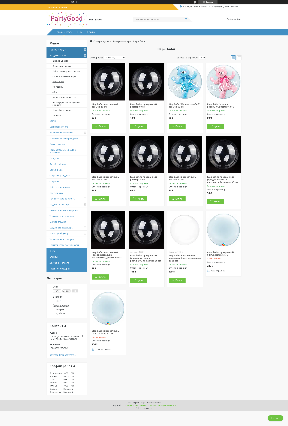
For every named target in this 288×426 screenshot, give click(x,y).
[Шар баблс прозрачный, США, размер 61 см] (223, 230)
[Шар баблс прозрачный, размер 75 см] (146, 154)
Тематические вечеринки (62, 198)
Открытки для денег (60, 175)
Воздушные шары (58, 55)
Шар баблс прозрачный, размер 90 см (105, 178)
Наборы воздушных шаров (66, 71)
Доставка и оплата (59, 262)
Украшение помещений (61, 132)
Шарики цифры (60, 60)
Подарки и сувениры (60, 204)
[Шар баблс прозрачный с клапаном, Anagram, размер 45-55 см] (185, 230)
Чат (278, 418)
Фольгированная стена (64, 97)
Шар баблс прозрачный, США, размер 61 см (220, 253)
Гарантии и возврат (60, 268)
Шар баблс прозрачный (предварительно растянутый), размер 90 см (145, 258)
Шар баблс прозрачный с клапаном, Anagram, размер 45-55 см (185, 258)
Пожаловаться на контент (134, 405)
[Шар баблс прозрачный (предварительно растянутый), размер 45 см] (223, 154)
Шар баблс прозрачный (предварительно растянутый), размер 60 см (107, 255)
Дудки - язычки (57, 144)
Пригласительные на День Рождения (63, 151)
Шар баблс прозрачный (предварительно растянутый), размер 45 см (222, 179)
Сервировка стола (59, 126)
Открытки (55, 181)
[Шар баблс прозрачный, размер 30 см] (185, 154)
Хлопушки (54, 158)
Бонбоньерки (56, 169)
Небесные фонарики (60, 187)
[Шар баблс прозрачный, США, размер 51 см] (108, 308)
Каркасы (56, 115)
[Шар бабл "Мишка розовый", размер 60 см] (223, 82)
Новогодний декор (59, 233)
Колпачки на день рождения (64, 138)
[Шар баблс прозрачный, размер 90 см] (108, 154)
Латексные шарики (62, 66)
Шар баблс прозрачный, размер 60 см (143, 105)
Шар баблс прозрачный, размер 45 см (105, 105)
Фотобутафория (58, 164)
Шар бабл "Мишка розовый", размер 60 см (220, 105)
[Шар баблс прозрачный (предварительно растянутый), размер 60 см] (108, 230)
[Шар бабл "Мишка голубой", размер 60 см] (185, 82)
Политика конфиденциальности (162, 405)
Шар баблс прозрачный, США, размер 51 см (105, 332)
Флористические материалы (64, 210)
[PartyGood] (66, 19)
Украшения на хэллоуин (62, 239)
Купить (102, 126)
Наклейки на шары (61, 110)
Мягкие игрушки (58, 221)
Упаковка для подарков (62, 216)
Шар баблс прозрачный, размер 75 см (143, 178)
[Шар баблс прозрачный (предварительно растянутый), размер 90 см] (146, 230)
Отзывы (91, 32)
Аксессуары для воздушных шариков (66, 103)
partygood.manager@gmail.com (63, 355)
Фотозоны (57, 86)
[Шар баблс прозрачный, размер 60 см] (146, 82)
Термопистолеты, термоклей (65, 244)
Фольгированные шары (64, 76)
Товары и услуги (64, 32)
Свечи (53, 120)
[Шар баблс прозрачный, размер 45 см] (108, 82)
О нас (79, 32)
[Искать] (186, 19)
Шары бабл (58, 81)
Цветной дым (56, 193)
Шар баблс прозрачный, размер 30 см (182, 178)
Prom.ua (157, 402)
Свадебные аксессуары (61, 227)
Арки (54, 91)
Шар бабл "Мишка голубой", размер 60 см (185, 105)
